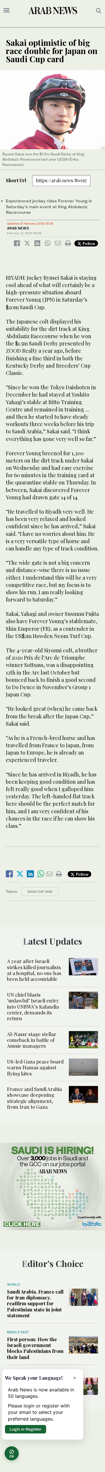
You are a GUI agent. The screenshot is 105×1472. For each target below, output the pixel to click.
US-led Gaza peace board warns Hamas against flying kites (35, 1067)
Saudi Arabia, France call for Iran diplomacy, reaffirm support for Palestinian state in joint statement (35, 1303)
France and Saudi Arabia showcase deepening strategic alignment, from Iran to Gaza (34, 1098)
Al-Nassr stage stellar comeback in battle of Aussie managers (31, 1040)
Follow (88, 243)
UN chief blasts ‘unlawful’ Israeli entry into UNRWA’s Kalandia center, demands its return (33, 1006)
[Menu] (7, 10)
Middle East (18, 1332)
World (13, 1284)
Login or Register (25, 1429)
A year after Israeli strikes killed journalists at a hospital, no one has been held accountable (34, 970)
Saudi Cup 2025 (39, 891)
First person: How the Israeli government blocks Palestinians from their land (35, 1348)
